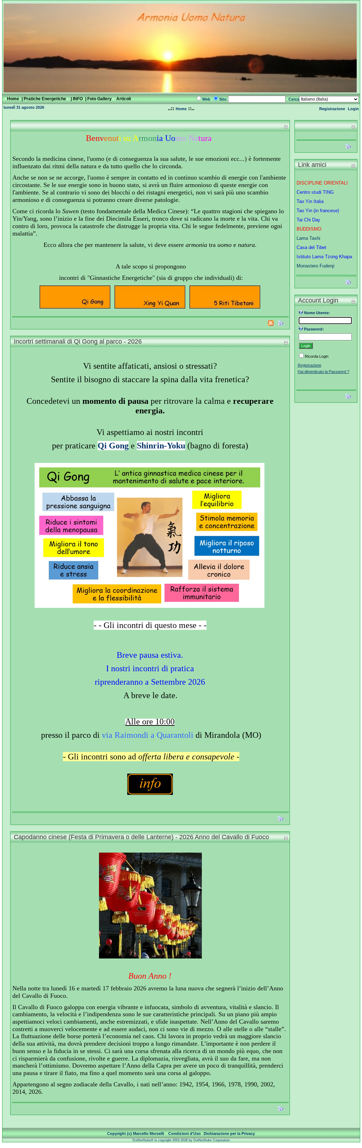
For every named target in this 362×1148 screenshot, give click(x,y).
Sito (223, 99)
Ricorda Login (316, 356)
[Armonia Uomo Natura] (180, 90)
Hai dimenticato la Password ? (323, 371)
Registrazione (332, 109)
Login (353, 109)
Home (181, 109)
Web (206, 99)
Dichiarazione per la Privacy (229, 1133)
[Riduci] (286, 127)
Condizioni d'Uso (184, 1133)
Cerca (293, 99)
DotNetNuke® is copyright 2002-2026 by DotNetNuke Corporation (181, 1140)
